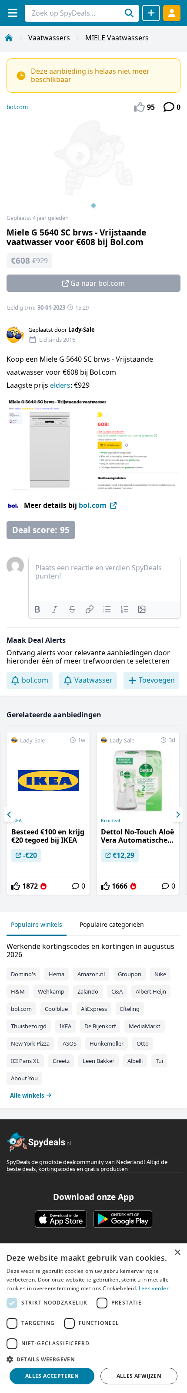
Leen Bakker (98, 1061)
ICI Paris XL (25, 1061)
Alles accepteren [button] (52, 1376)
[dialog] (93, 1318)
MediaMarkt (144, 1026)
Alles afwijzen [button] (139, 1376)
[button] (93, 1359)
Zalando (87, 991)
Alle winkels (27, 1095)
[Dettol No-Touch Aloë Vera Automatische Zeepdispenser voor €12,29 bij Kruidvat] (138, 813)
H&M (18, 991)
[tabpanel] (93, 1019)
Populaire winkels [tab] (36, 924)
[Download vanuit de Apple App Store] (61, 1219)
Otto (143, 1043)
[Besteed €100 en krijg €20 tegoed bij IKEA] (48, 813)
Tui (159, 1061)
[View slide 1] (93, 166)
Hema (56, 974)
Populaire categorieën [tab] (112, 924)
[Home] (8, 37)
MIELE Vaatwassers (117, 38)
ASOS (70, 1043)
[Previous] (9, 814)
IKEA (16, 820)
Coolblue (56, 1009)
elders (60, 385)
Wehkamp (51, 991)
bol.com (17, 107)
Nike (160, 974)
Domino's (23, 974)
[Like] (15, 886)
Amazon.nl (91, 974)
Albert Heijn (151, 991)
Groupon (129, 974)
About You (24, 1078)
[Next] (177, 814)
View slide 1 (93, 205)
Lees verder (154, 1288)
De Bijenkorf (100, 1026)
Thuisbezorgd (29, 1026)
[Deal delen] (151, 13)
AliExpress (94, 1009)
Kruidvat (110, 820)
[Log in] (171, 13)
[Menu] (12, 12)
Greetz (61, 1061)
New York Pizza (30, 1043)
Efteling (130, 1009)
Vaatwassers (49, 38)
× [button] (177, 1252)
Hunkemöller (107, 1043)
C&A (117, 991)
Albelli (135, 1061)
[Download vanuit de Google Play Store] (123, 1219)
